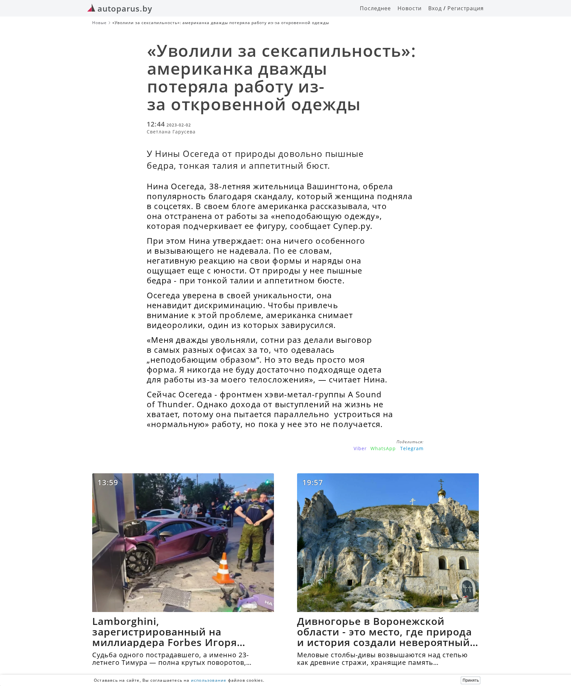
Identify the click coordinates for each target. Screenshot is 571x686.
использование (209, 680)
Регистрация (465, 8)
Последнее (375, 8)
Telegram (412, 448)
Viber (360, 448)
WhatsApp (383, 448)
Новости (410, 8)
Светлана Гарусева (171, 131)
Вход (435, 8)
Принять (471, 680)
